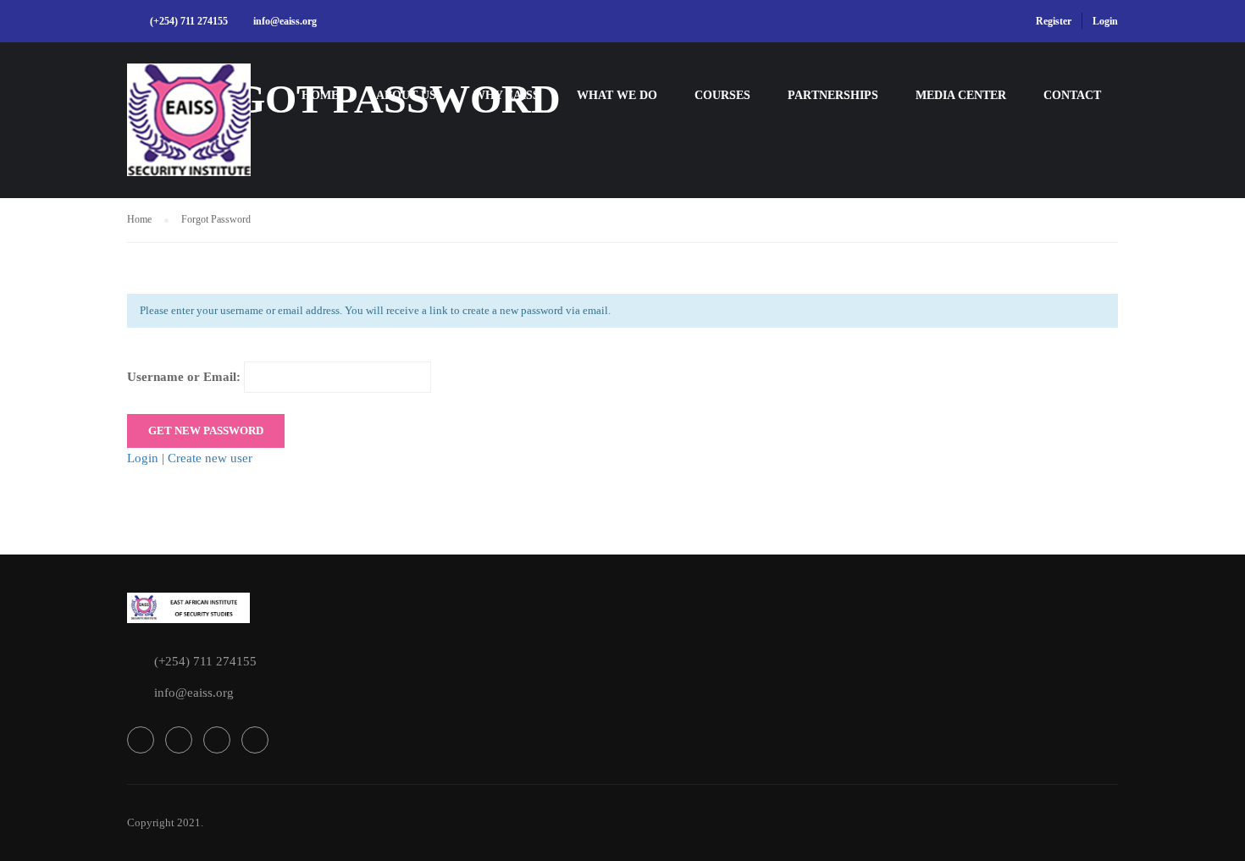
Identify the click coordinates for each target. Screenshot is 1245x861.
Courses (722, 95)
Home (320, 95)
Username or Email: (185, 377)
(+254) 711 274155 (189, 21)
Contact (1072, 95)
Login (1105, 21)
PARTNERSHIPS (833, 95)
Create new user (210, 458)
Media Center (961, 95)
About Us (406, 95)
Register (1053, 21)
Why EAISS (506, 95)
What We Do (617, 95)
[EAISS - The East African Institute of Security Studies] (192, 128)
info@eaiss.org (285, 21)
